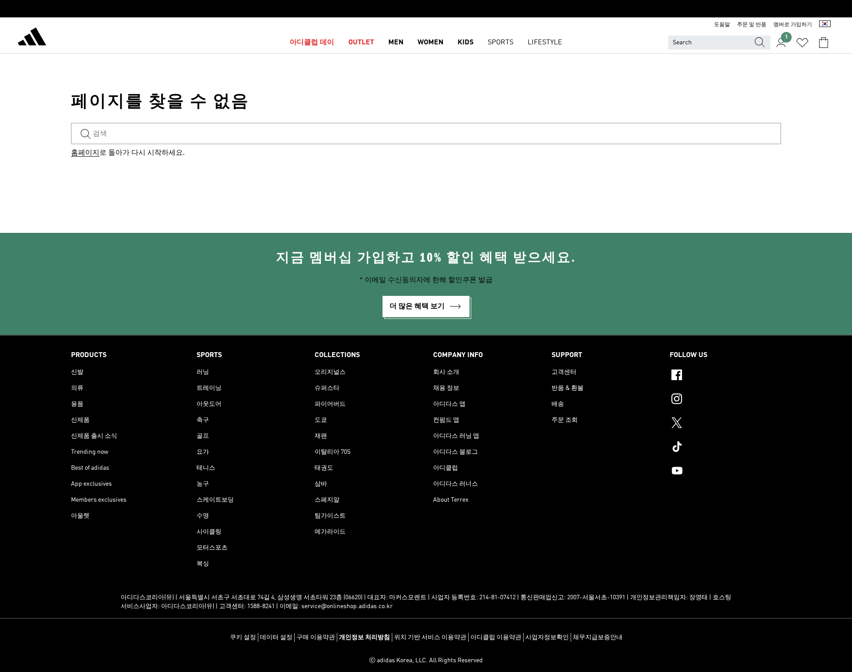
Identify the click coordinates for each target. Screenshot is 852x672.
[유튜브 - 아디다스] (725, 472)
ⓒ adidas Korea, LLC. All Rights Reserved (426, 660)
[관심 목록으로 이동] (802, 42)
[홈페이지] (32, 38)
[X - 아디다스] (725, 424)
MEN (395, 42)
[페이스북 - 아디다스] (725, 376)
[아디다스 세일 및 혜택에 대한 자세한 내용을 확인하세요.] (426, 9)
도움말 (722, 25)
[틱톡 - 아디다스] (725, 448)
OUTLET (361, 42)
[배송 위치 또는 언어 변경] (825, 25)
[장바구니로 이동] (823, 42)
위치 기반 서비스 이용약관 (430, 637)
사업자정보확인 (547, 637)
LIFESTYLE (545, 42)
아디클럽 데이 (312, 42)
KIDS (465, 42)
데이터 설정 (276, 637)
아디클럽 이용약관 (495, 637)
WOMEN (430, 42)
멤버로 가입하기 (792, 25)
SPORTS (500, 42)
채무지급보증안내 (598, 637)
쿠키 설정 (243, 637)
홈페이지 (85, 153)
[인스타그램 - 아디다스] (725, 400)
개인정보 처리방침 (364, 637)
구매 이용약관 (315, 637)
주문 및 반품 (751, 25)
